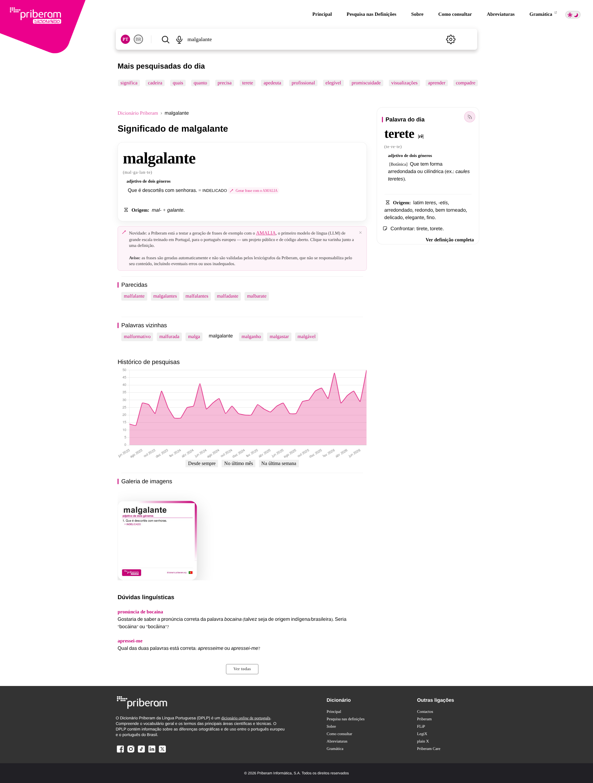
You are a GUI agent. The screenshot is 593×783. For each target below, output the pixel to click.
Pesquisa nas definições (346, 719)
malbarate (257, 296)
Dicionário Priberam (138, 113)
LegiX (422, 733)
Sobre (417, 14)
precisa (224, 83)
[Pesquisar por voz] (179, 39)
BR (138, 39)
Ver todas (242, 669)
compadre (465, 83)
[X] (162, 752)
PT (125, 39)
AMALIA (266, 233)
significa (128, 83)
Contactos (425, 711)
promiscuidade (366, 83)
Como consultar (455, 14)
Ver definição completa (450, 240)
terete (247, 83)
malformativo (137, 336)
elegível (333, 83)
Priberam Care (428, 748)
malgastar (279, 336)
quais (178, 83)
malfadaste (227, 296)
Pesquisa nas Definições (371, 14)
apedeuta (272, 83)
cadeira (155, 83)
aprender (436, 83)
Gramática (541, 14)
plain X (423, 741)
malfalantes (197, 296)
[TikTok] (141, 752)
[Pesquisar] (165, 39)
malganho (251, 336)
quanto (200, 83)
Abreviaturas (501, 14)
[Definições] (450, 39)
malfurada (169, 336)
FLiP (421, 726)
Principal (322, 14)
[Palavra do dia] (469, 116)
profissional (303, 83)
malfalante (134, 296)
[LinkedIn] (151, 752)
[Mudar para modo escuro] (573, 15)
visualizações (404, 83)
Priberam (424, 719)
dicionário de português (245, 718)
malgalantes (165, 296)
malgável (306, 336)
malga (194, 336)
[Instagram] (131, 752)
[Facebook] (120, 752)
